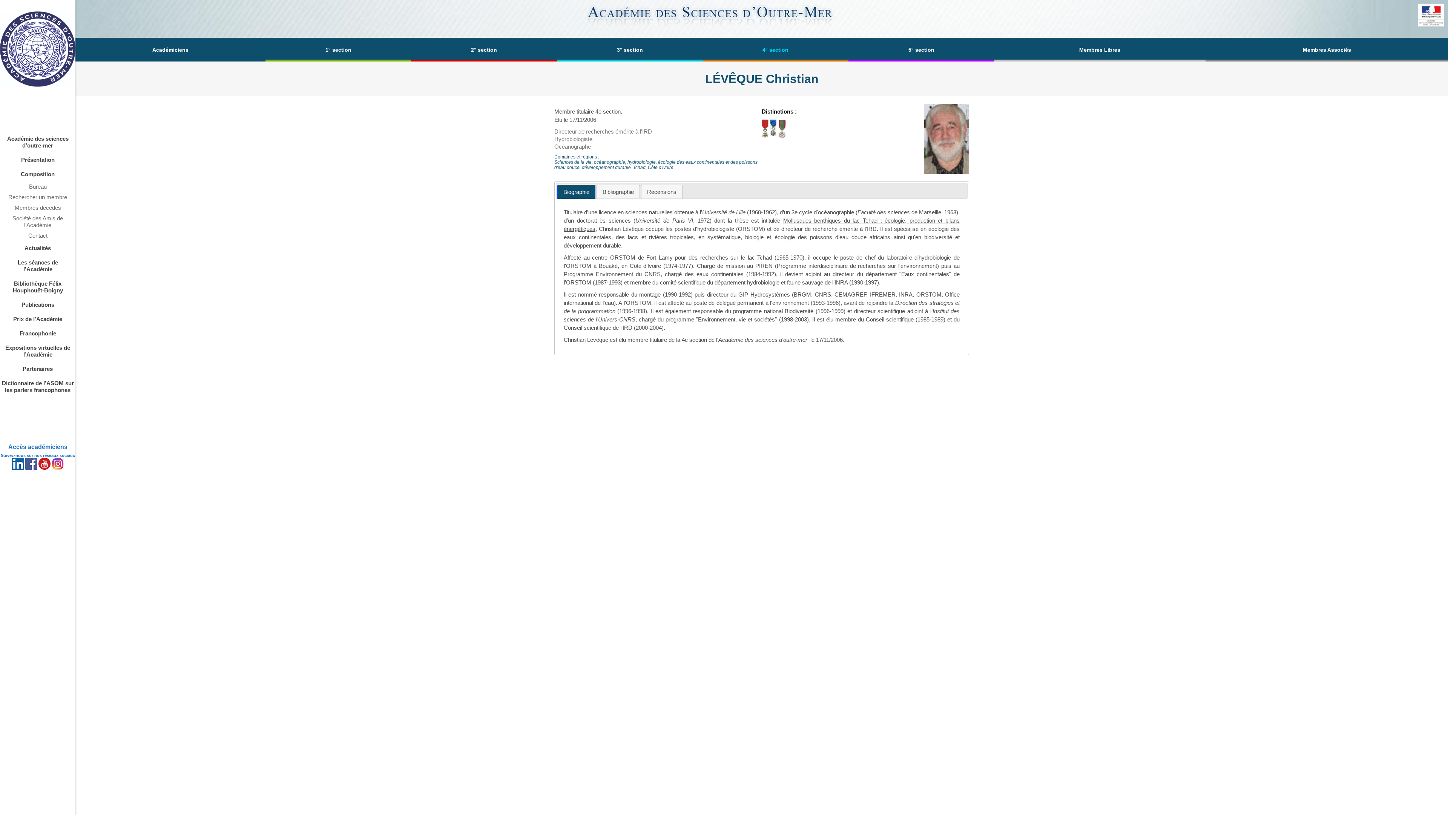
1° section (338, 50)
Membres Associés (1327, 50)
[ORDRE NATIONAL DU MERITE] (773, 136)
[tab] (576, 192)
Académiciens (170, 50)
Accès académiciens (37, 447)
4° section (775, 50)
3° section (630, 50)
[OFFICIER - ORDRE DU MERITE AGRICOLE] (782, 136)
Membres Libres (1099, 50)
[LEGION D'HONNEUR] (765, 136)
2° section (484, 50)
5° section (921, 50)
